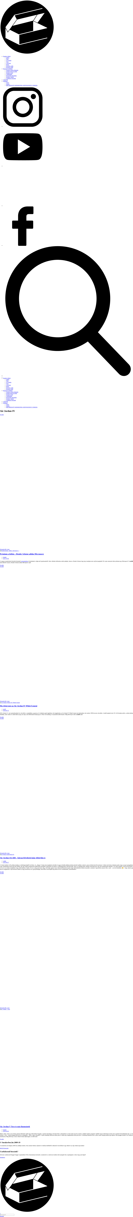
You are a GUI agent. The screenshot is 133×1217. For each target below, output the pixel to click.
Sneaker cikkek (7, 56)
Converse (8, 63)
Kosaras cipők (9, 67)
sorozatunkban (24, 561)
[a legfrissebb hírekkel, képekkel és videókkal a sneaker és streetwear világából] (66, 53)
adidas (7, 57)
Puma (7, 64)
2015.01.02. (6, 1131)
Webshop (5, 81)
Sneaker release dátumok (12, 70)
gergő (4, 709)
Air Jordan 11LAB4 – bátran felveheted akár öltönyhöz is (22, 858)
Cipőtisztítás (9, 74)
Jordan (7, 84)
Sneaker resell (9, 73)
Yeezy (7, 82)
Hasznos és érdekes (8, 68)
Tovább (2, 565)
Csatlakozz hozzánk (11, 78)
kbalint (4, 557)
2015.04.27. (6, 862)
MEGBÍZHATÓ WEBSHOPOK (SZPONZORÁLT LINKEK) (21, 85)
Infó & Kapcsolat (4, 1148)
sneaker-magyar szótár (11, 71)
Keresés (2, 1216)
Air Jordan (8, 60)
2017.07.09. (6, 558)
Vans (7, 62)
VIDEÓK (5, 80)
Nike (7, 59)
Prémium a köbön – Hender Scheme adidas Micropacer (22, 554)
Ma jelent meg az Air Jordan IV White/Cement (18, 706)
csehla (4, 861)
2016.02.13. (6, 710)
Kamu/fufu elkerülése (11, 75)
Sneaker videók (10, 77)
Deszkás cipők (9, 66)
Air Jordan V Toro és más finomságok (15, 1127)
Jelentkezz (2, 1157)
